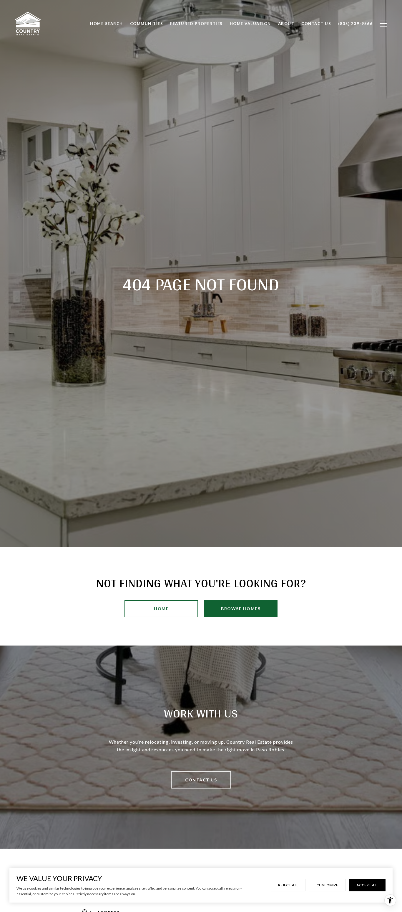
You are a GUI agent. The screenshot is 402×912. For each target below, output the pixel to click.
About (286, 24)
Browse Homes (240, 608)
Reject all (288, 885)
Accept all (367, 885)
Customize (327, 885)
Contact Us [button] (201, 779)
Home (161, 608)
